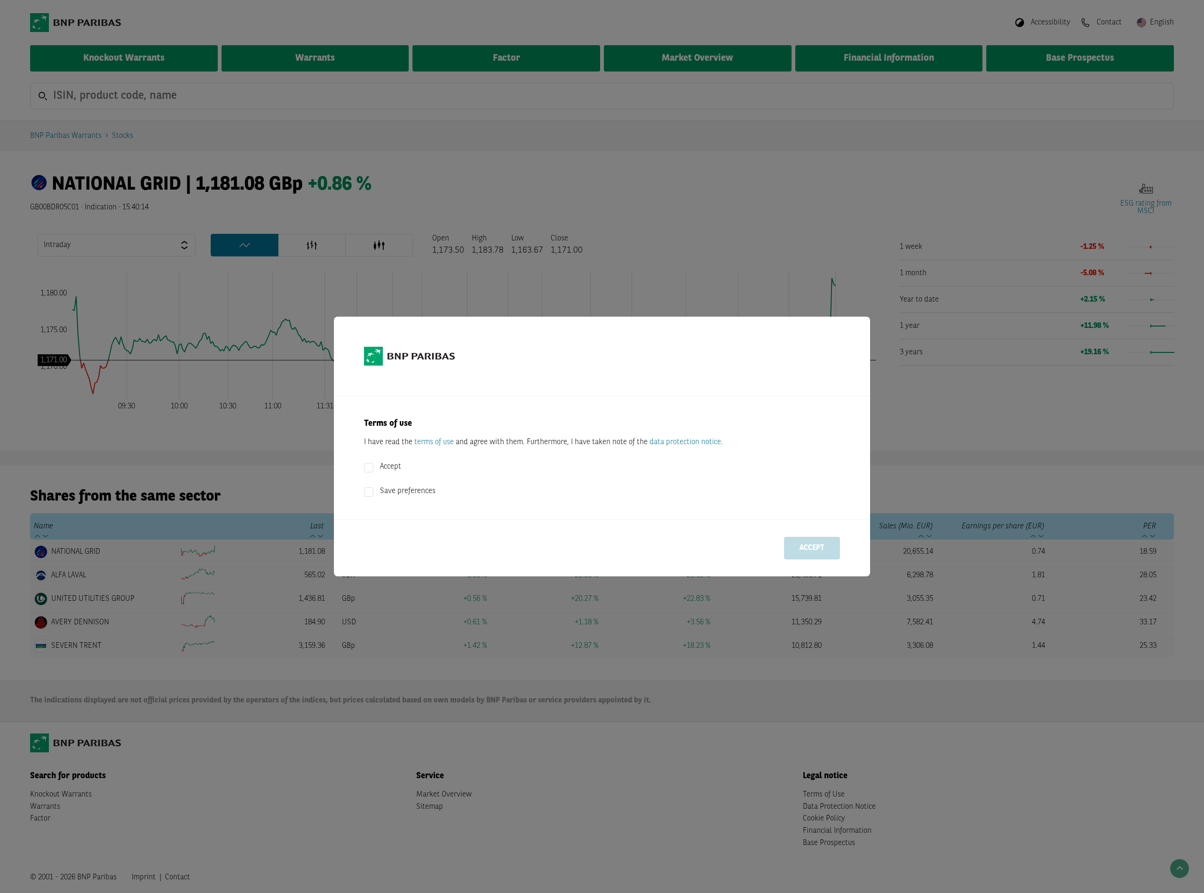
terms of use (434, 442)
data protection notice (685, 442)
